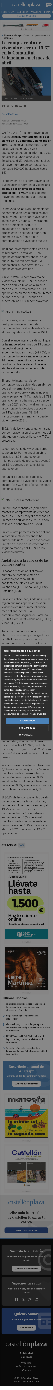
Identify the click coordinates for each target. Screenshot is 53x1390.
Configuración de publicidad (16, 707)
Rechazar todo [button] (27, 728)
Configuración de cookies (15, 714)
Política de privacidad (36, 714)
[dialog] (26, 693)
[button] (26, 734)
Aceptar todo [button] (27, 720)
